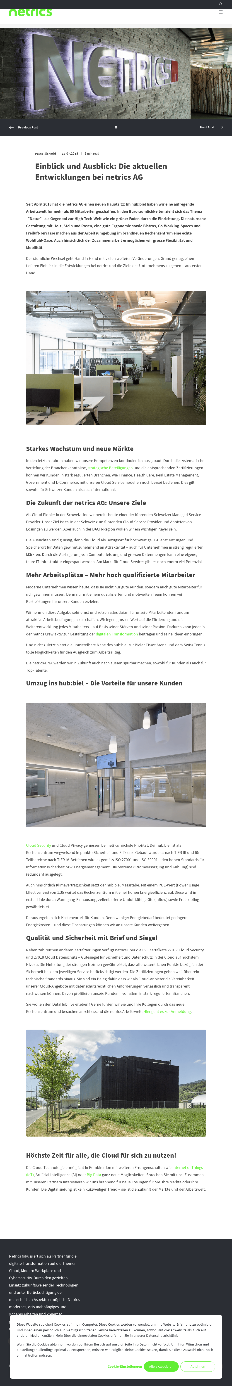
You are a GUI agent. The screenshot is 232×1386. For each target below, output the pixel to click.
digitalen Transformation (117, 634)
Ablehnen (198, 1366)
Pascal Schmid (45, 153)
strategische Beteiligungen (110, 468)
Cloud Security (38, 845)
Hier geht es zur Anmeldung (167, 1011)
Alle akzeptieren (161, 1366)
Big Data (94, 1175)
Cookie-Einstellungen (125, 1366)
